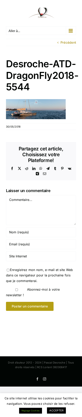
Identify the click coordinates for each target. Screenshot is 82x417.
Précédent (68, 42)
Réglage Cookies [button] (30, 410)
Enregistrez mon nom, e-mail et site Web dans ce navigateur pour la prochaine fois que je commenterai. (39, 275)
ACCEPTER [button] (56, 410)
